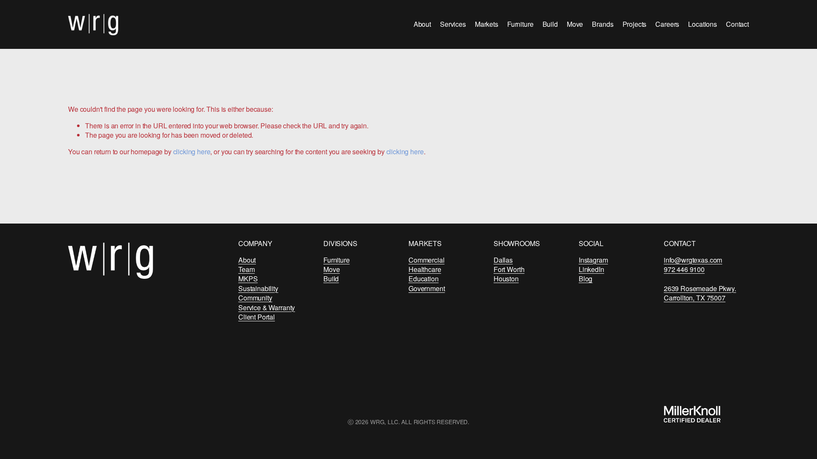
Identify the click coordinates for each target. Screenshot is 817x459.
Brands (602, 24)
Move (575, 24)
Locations (702, 24)
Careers (667, 24)
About (422, 24)
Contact (737, 24)
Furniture (520, 24)
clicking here (192, 151)
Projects (635, 24)
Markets (486, 24)
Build (550, 24)
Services (453, 24)
